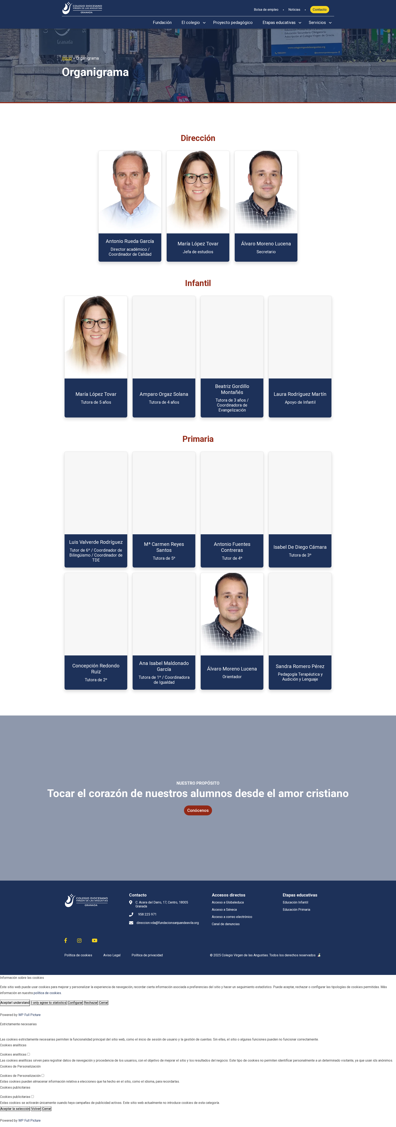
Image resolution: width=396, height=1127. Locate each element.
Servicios (317, 22)
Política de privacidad (147, 955)
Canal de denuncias (226, 924)
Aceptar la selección (15, 1109)
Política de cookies (78, 955)
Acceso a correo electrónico (232, 917)
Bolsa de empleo (266, 10)
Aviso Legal (111, 955)
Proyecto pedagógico (233, 22)
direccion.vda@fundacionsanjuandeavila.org (168, 923)
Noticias (294, 10)
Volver (36, 1109)
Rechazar (91, 1003)
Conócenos (198, 810)
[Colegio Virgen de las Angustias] (82, 7)
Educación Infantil (295, 902)
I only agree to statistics (48, 1003)
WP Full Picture (29, 1015)
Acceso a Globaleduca (228, 902)
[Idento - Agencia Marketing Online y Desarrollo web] (319, 955)
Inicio (67, 58)
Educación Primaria (296, 910)
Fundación (162, 22)
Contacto (320, 10)
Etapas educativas (279, 22)
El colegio (191, 22)
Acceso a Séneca (224, 910)
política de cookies (47, 993)
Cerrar (103, 1003)
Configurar (75, 1003)
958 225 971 (147, 914)
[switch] (28, 1054)
